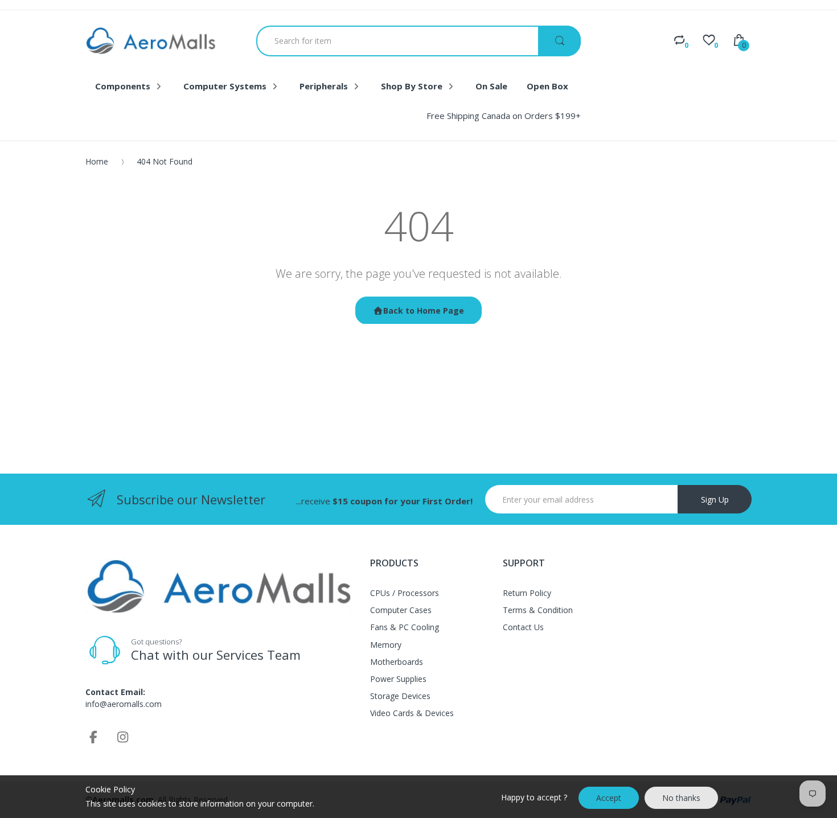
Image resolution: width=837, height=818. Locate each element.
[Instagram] (123, 737)
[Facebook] (93, 737)
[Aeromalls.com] (150, 40)
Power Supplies (398, 678)
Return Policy (527, 592)
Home (96, 161)
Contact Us (523, 627)
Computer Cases (401, 610)
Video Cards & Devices (412, 713)
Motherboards (396, 661)
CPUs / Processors (404, 592)
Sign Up (715, 499)
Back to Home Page (423, 310)
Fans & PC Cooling (404, 627)
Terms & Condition (538, 610)
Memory (385, 644)
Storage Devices (400, 695)
